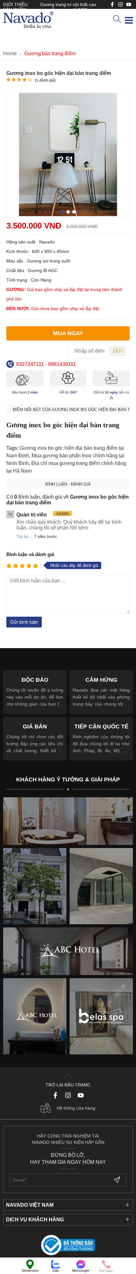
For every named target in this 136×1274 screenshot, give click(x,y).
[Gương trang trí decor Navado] (28, 20)
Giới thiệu (15, 4)
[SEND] (117, 1180)
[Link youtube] (112, 4)
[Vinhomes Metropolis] (34, 1016)
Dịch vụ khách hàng (35, 1219)
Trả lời (22, 536)
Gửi (117, 351)
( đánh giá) (45, 80)
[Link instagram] (120, 4)
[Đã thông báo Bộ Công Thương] (68, 1245)
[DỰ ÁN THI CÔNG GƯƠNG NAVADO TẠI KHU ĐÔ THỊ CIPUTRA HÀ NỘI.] (34, 886)
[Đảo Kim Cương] (68, 821)
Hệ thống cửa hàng (76, 1108)
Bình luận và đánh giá (30, 554)
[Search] (117, 19)
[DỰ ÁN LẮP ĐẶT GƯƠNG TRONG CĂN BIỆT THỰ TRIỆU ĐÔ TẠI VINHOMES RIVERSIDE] (101, 886)
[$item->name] (68, 951)
